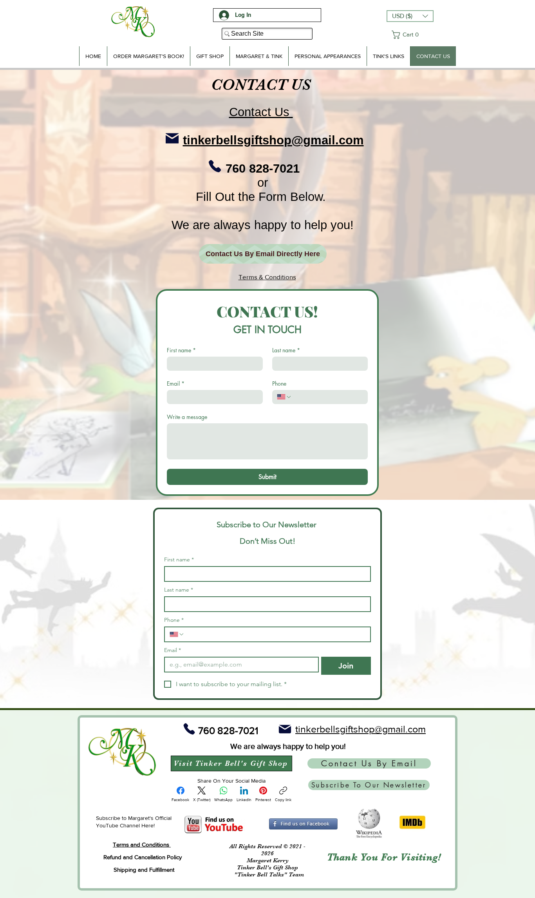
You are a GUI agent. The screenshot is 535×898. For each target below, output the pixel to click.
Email (175, 383)
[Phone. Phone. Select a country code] (284, 397)
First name (181, 350)
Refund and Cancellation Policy (142, 857)
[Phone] (214, 166)
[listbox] (410, 16)
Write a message (187, 416)
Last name (286, 350)
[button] (410, 16)
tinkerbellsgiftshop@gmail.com (273, 140)
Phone (279, 383)
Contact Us (261, 112)
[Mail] (172, 138)
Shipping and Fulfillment (144, 869)
